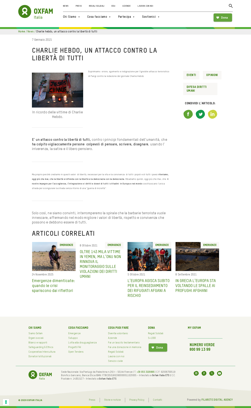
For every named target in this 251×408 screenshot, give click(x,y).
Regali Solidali (96, 6)
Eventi (191, 75)
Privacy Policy (136, 400)
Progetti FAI (74, 347)
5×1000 (152, 338)
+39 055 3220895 (146, 372)
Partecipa (124, 16)
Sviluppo (73, 338)
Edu (113, 6)
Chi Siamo (69, 16)
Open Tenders (75, 352)
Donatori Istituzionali (40, 356)
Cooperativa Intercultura (42, 352)
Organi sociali (36, 338)
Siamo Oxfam (36, 333)
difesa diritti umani (197, 89)
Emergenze (66, 245)
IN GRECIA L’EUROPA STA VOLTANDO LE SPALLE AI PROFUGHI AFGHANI (195, 286)
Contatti (157, 400)
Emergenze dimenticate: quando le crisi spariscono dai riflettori (53, 286)
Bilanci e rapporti (38, 343)
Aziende (126, 6)
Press (79, 6)
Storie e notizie (112, 400)
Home (21, 31)
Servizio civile (115, 361)
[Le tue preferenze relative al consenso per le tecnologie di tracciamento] (6, 402)
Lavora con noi (145, 6)
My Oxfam (194, 327)
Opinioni (212, 75)
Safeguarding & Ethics (41, 347)
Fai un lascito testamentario (124, 343)
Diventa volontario (118, 333)
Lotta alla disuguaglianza (82, 343)
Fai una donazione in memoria (124, 347)
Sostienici (149, 16)
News (65, 6)
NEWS (30, 31)
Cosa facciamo (97, 16)
